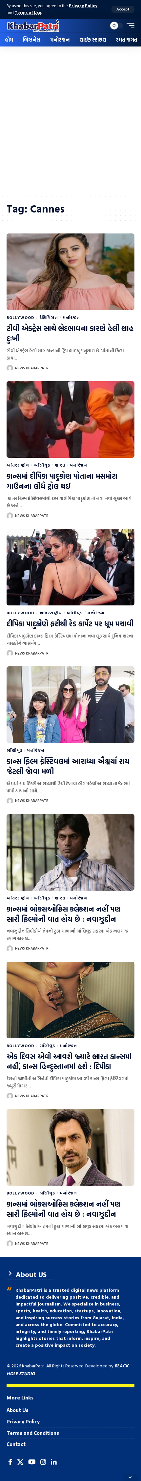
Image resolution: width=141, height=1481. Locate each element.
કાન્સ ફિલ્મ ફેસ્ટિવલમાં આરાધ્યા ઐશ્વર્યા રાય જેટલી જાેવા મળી (68, 766)
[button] (122, 9)
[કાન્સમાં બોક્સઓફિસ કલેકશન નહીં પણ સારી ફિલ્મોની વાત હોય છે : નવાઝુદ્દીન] (70, 852)
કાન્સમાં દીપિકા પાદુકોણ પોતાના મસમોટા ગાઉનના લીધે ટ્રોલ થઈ (62, 481)
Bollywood (20, 317)
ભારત (60, 465)
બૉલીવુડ (42, 465)
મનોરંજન (71, 317)
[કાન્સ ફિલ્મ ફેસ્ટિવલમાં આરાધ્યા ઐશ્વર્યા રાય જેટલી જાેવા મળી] (70, 704)
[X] (20, 1462)
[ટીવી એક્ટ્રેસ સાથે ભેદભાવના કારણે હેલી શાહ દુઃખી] (70, 271)
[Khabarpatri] (33, 25)
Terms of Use (28, 12)
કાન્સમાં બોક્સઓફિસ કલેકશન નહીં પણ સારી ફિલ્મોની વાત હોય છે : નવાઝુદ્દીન (64, 913)
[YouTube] (32, 1462)
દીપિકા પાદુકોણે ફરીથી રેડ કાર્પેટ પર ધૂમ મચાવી (70, 623)
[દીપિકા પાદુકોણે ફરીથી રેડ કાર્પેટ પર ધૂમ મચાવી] (70, 567)
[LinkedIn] (53, 1462)
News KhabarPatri (32, 368)
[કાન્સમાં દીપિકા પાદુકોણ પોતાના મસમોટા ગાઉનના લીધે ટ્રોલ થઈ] (70, 419)
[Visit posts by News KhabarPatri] (10, 368)
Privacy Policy (83, 6)
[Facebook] (10, 1462)
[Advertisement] (70, 120)
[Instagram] (43, 1462)
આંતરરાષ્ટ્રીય (18, 465)
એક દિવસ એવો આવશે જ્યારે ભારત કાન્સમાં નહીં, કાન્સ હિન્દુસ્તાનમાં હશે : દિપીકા (69, 1061)
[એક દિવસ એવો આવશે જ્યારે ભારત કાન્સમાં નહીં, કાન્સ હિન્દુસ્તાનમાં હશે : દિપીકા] (70, 1000)
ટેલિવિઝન (48, 317)
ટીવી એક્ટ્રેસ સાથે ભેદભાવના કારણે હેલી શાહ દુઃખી (70, 333)
